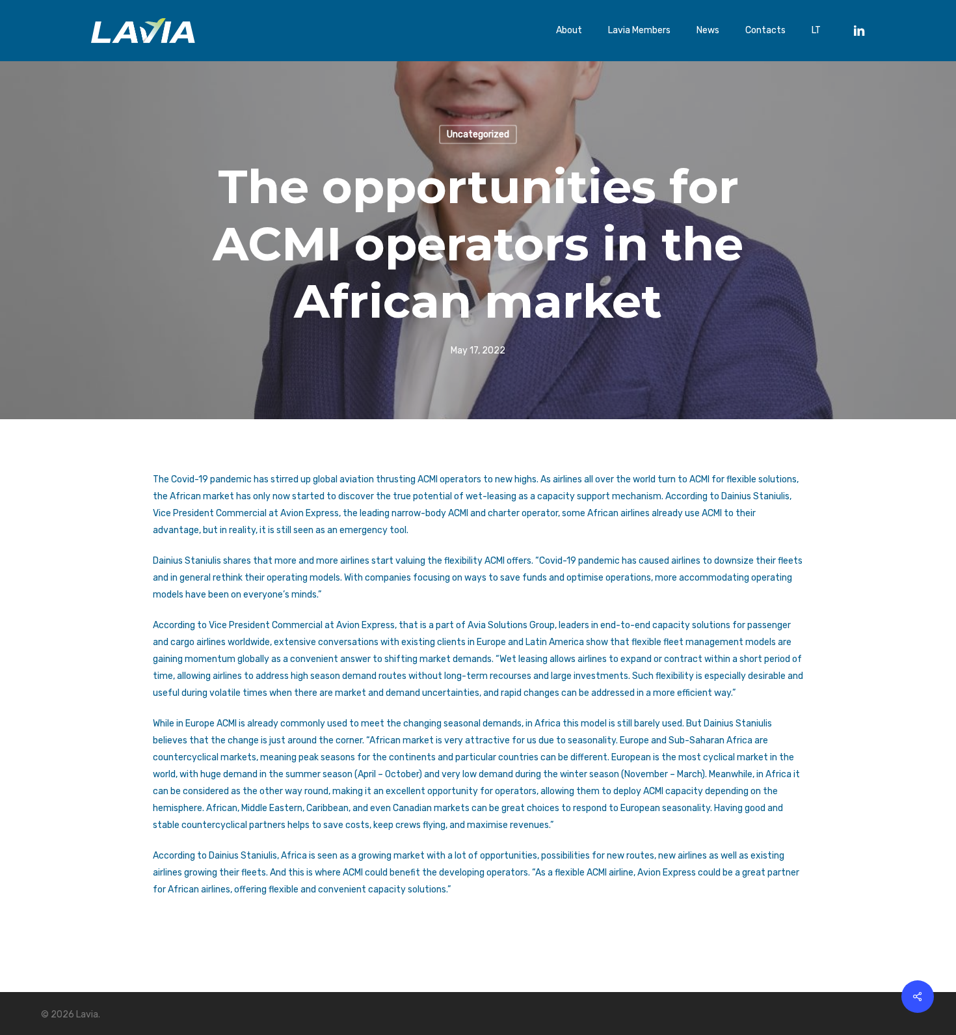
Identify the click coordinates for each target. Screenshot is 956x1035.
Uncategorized (478, 134)
